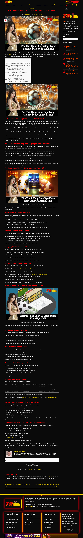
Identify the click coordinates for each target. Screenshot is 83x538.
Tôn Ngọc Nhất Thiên (38, 14)
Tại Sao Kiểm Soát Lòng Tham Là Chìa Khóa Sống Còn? (17, 62)
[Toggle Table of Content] (28, 60)
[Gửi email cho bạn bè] (32, 465)
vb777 (38, 506)
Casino (46, 5)
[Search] (76, 5)
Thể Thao (30, 5)
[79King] (11, 2)
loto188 (48, 506)
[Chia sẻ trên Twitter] (29, 465)
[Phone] (5, 460)
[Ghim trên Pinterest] (34, 465)
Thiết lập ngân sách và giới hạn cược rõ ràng (16, 66)
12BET (34, 506)
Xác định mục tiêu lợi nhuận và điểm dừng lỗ (16, 68)
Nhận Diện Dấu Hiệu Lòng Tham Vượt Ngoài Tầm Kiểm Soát (18, 63)
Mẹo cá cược (11, 437)
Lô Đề (22, 5)
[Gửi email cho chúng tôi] (68, 530)
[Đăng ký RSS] (72, 530)
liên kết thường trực (41, 469)
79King (7, 5)
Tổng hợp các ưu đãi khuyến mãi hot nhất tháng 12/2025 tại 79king (72, 65)
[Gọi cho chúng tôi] (70, 530)
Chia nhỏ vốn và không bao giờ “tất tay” (15, 75)
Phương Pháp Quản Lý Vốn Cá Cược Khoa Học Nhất (16, 72)
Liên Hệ (71, 5)
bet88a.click (43, 506)
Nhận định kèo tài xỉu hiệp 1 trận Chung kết (72, 59)
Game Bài (38, 5)
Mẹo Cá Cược (62, 5)
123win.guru (57, 506)
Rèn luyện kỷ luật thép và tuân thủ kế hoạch (16, 69)
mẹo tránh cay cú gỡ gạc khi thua (39, 274)
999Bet (52, 506)
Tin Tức (53, 5)
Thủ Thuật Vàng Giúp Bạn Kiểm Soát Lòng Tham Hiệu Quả (18, 65)
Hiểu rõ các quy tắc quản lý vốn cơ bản (15, 74)
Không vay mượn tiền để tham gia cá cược (16, 76)
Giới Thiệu (15, 5)
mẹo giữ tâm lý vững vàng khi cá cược (26, 268)
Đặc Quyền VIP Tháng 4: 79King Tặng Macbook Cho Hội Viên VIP (71, 48)
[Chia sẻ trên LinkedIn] (36, 465)
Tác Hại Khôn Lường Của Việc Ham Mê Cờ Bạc (15, 79)
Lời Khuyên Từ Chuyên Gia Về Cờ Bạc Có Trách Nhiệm (17, 81)
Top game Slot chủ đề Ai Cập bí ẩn (72, 54)
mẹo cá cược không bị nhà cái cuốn (30, 397)
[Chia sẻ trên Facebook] (27, 465)
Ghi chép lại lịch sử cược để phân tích (15, 78)
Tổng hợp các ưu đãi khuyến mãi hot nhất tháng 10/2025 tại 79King (72, 72)
